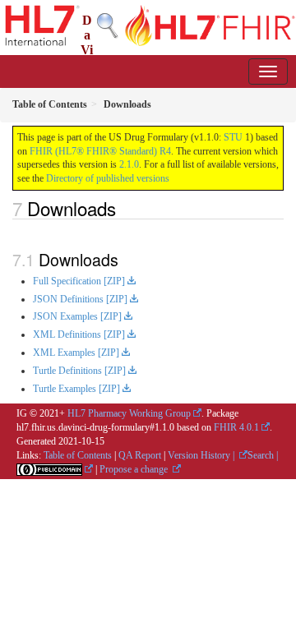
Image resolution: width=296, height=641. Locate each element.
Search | (262, 455)
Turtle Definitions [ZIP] (79, 370)
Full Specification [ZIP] (79, 281)
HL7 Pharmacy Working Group (129, 413)
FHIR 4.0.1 (236, 427)
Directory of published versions (107, 178)
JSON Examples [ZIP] (77, 316)
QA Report (139, 455)
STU (233, 137)
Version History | (202, 455)
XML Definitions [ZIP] (79, 334)
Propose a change (134, 469)
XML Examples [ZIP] (76, 352)
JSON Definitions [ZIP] (80, 299)
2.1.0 (129, 164)
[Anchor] (125, 208)
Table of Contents (78, 455)
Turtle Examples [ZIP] (76, 388)
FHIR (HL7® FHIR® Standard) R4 (100, 151)
